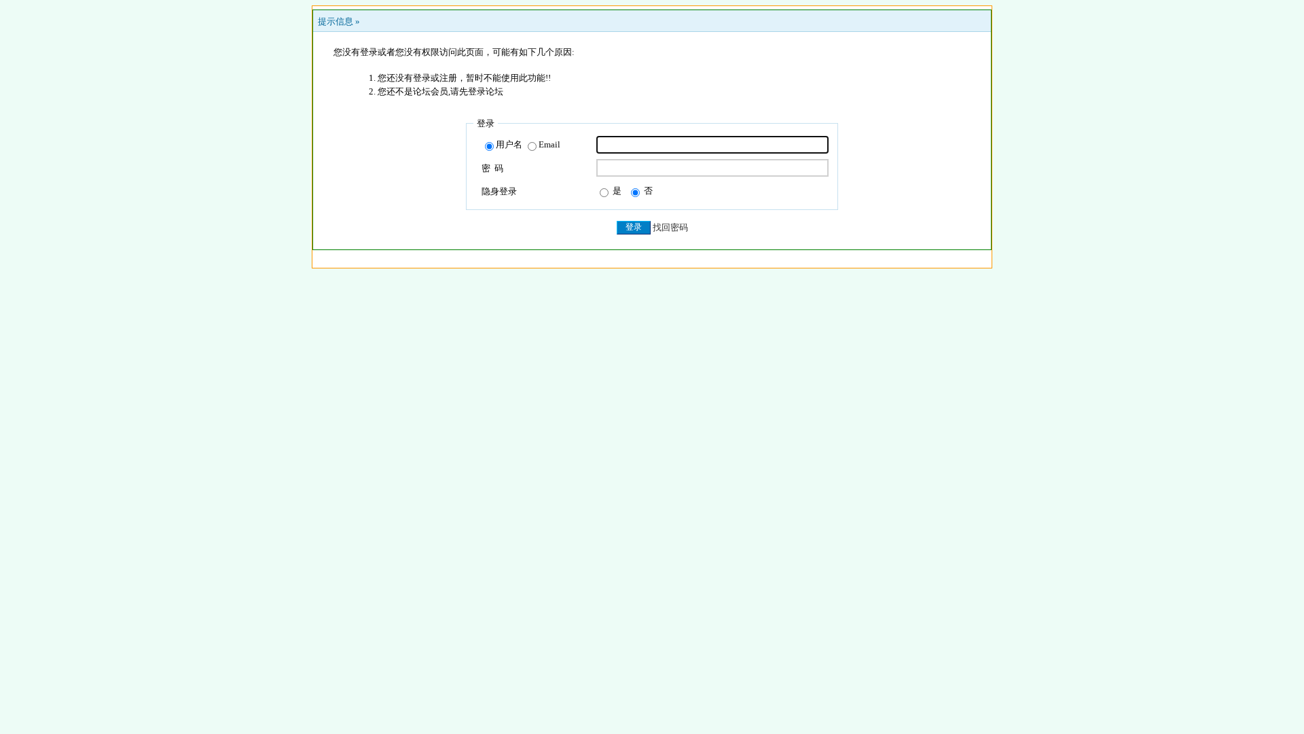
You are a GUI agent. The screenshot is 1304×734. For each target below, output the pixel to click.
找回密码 (670, 227)
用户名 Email (528, 144)
